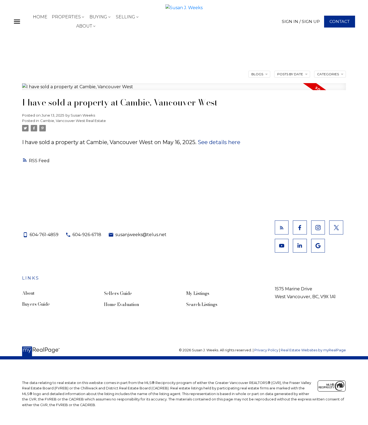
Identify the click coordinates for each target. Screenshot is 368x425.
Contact (339, 21)
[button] (301, 21)
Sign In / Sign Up (301, 21)
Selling (125, 16)
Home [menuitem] (40, 16)
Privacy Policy (266, 350)
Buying (98, 16)
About (84, 26)
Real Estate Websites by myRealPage (313, 350)
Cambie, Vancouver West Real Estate (73, 120)
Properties (66, 16)
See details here (219, 142)
